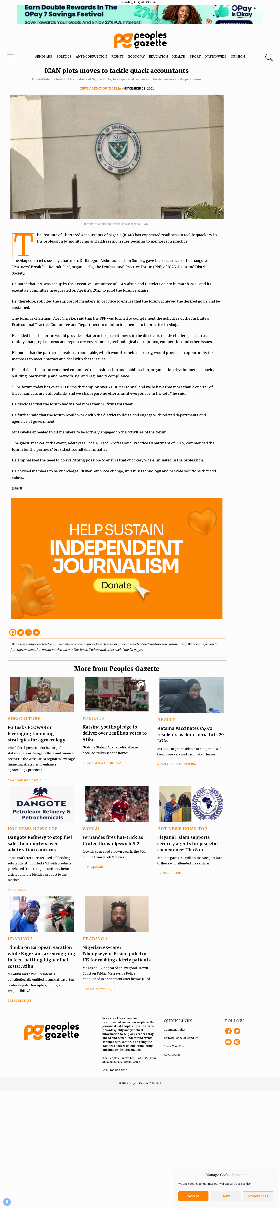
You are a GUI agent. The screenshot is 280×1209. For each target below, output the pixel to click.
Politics (64, 56)
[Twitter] (20, 632)
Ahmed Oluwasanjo (98, 989)
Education (158, 56)
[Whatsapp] (28, 632)
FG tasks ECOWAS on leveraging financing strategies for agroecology (36, 734)
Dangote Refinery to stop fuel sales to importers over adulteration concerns (40, 843)
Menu (15, 58)
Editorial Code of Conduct (181, 1038)
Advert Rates (172, 1054)
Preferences (258, 1196)
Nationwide (215, 56)
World (90, 828)
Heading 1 (94, 938)
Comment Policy (175, 1029)
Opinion (238, 56)
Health (179, 56)
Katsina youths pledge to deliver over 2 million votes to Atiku (114, 733)
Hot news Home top (33, 828)
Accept (193, 1196)
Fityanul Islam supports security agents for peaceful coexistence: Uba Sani (187, 843)
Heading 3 (20, 938)
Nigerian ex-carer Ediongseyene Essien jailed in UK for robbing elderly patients (116, 954)
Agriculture (24, 718)
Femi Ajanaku (93, 867)
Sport (195, 56)
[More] (36, 632)
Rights (117, 56)
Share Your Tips (174, 1046)
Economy (136, 56)
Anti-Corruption (91, 56)
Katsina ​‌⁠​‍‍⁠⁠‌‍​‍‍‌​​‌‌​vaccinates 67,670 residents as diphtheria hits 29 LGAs (190, 734)
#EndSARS (43, 56)
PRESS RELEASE (19, 890)
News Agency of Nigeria (100, 88)
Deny (225, 1196)
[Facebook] (12, 632)
